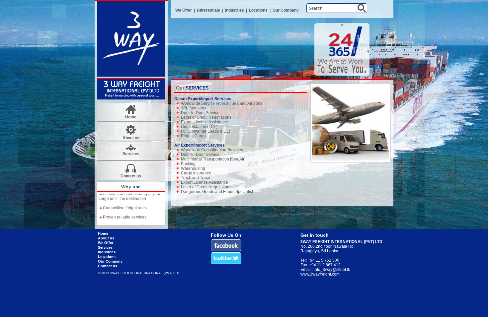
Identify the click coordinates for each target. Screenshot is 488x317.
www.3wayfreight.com (320, 274)
